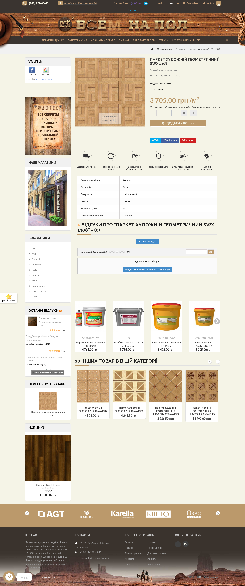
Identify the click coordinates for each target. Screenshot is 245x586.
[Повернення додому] (152, 49)
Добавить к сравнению (92, 394)
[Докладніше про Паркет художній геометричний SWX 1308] (48, 400)
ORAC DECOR (39, 291)
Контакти (130, 558)
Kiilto (34, 280)
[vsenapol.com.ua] (123, 24)
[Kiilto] (158, 514)
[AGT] (51, 514)
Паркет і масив (77, 40)
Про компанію (155, 547)
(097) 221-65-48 (38, 3)
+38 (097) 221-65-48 (90, 552)
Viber (138, 3)
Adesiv (35, 248)
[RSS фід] (61, 311)
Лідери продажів (134, 553)
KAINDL (36, 270)
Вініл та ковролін (144, 40)
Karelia (35, 275)
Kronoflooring (39, 286)
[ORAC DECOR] (194, 514)
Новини (152, 542)
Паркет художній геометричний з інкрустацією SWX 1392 (202, 410)
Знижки (129, 542)
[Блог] (48, 126)
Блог (127, 564)
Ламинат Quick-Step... (48, 484)
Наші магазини (42, 163)
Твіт (156, 140)
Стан (153, 89)
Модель (154, 83)
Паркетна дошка (53, 40)
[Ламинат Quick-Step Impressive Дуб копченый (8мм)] (48, 457)
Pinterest (189, 140)
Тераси (163, 40)
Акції (200, 40)
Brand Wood (38, 259)
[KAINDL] (87, 514)
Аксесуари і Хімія (183, 40)
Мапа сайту (154, 564)
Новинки (129, 547)
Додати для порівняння (193, 113)
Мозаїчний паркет (102, 40)
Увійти (210, 3)
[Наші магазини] (47, 197)
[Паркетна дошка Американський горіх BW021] (32, 321)
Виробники (39, 238)
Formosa (36, 264)
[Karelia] (123, 514)
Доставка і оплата (157, 553)
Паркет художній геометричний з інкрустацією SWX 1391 (165, 410)
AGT (34, 254)
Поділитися (170, 140)
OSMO (35, 296)
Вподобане (192, 3)
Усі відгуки (153, 558)
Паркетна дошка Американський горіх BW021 (50, 322)
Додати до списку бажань (184, 113)
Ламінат (123, 40)
